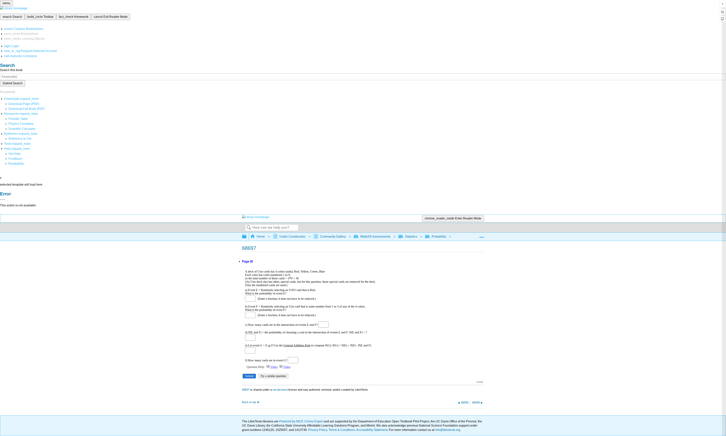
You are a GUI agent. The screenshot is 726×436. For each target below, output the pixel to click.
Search (249, 228)
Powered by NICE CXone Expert (301, 421)
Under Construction (292, 236)
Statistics (411, 236)
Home (261, 236)
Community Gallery (333, 236)
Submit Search (12, 83)
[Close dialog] (2, 199)
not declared (280, 389)
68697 (246, 389)
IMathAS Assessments (375, 236)
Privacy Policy (317, 429)
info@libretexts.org (447, 429)
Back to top (249, 402)
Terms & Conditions (342, 429)
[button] (15, 158)
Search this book (11, 70)
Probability (439, 236)
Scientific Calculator (22, 128)
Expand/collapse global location (481, 235)
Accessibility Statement (371, 429)
